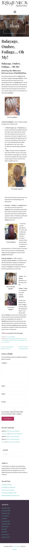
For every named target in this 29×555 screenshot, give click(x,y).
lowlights (11, 340)
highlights (13, 336)
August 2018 (5, 526)
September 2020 (6, 510)
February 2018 (5, 534)
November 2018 (6, 521)
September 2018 (6, 524)
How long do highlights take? (9, 492)
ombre (14, 340)
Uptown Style (17, 546)
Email (3, 394)
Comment (4, 363)
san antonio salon (5, 342)
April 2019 (4, 518)
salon (26, 340)
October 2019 (5, 516)
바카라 (3, 442)
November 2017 (6, 537)
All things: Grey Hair (7, 484)
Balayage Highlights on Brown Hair (10, 495)
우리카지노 (4, 433)
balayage (9, 338)
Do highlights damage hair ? (9, 487)
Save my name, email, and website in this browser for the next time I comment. (12, 413)
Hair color (8, 336)
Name (3, 386)
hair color (22, 338)
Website (4, 402)
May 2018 (4, 529)
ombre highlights (20, 340)
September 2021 (6, 508)
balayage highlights (15, 338)
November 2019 (6, 513)
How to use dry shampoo (13, 431)
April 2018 (4, 531)
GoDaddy (14, 549)
